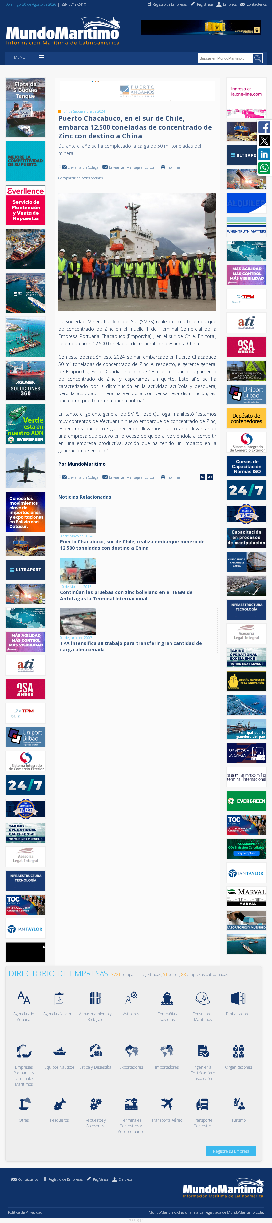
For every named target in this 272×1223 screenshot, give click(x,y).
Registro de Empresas (65, 1179)
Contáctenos (28, 1179)
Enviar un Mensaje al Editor (132, 167)
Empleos (125, 1179)
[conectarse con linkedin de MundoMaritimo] (264, 154)
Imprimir (173, 167)
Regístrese (100, 1179)
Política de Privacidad (25, 1212)
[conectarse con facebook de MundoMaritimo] (264, 127)
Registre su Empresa (231, 1151)
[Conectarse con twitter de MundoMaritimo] (264, 141)
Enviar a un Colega (83, 167)
